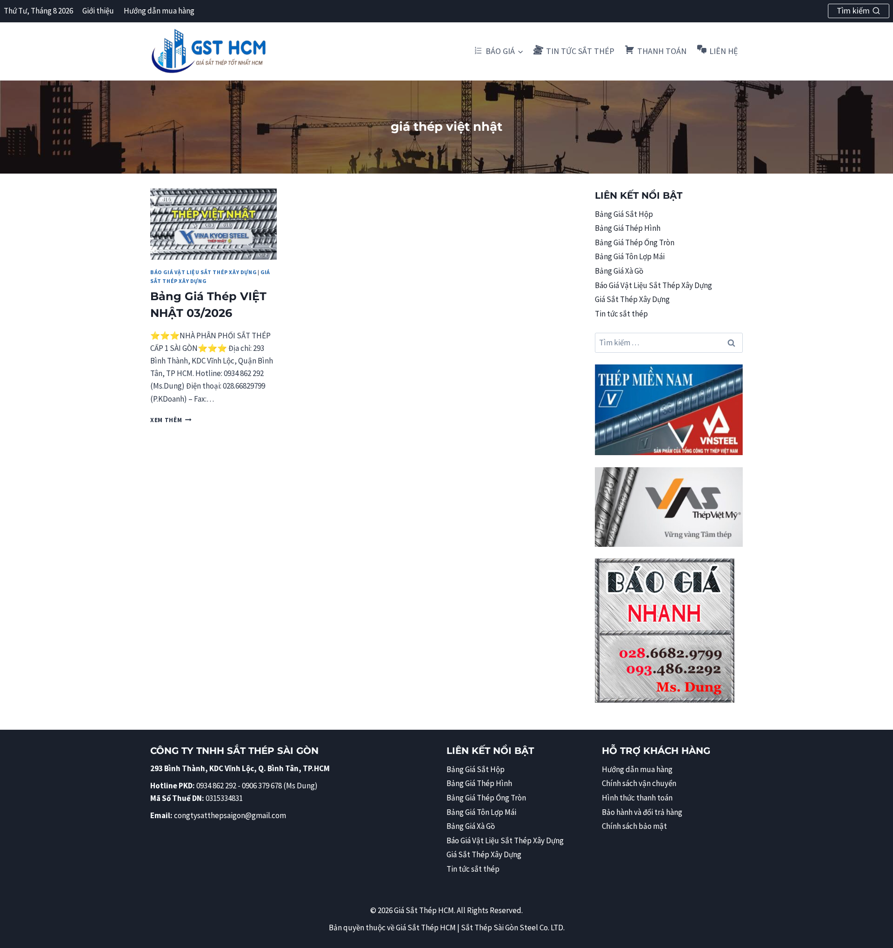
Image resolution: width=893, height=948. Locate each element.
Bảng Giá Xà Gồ (619, 271)
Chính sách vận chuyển (639, 783)
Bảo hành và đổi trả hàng (642, 812)
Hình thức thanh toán (637, 798)
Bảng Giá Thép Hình (627, 228)
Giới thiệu (98, 11)
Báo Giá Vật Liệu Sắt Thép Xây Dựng (203, 272)
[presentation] (213, 224)
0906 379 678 (262, 785)
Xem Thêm (171, 420)
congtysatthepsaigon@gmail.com (230, 815)
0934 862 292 (216, 785)
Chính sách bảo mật (634, 826)
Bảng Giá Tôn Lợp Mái (630, 256)
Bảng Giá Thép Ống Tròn (634, 242)
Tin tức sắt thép (621, 314)
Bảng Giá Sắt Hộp (624, 214)
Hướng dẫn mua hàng (159, 11)
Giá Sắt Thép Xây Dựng (632, 299)
